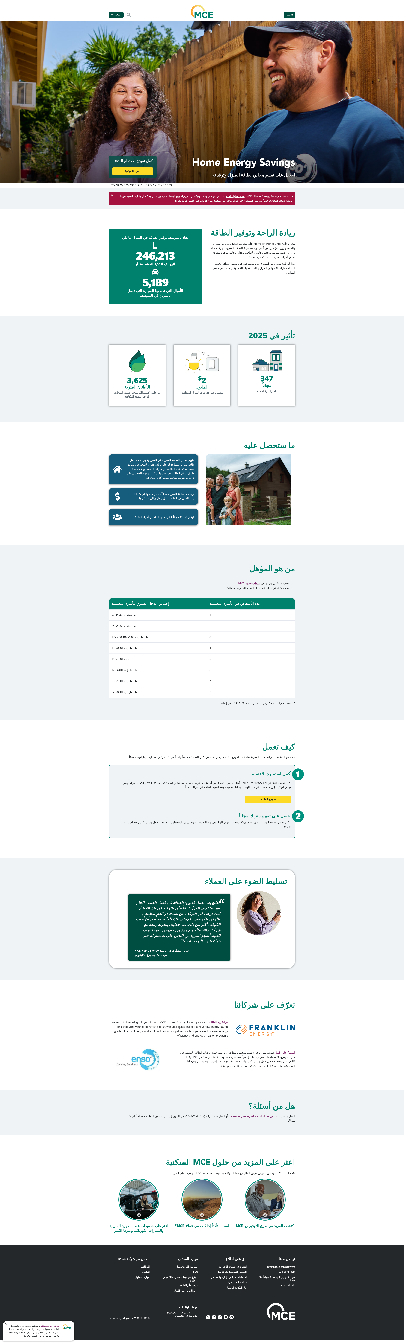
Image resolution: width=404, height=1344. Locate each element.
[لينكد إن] (214, 1317)
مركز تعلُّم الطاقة (189, 1285)
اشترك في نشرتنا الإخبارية (233, 1267)
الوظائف (145, 1267)
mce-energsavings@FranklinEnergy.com (254, 1116)
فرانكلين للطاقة (218, 1022)
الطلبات (145, 1272)
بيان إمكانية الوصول (236, 1288)
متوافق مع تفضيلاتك (50, 1326)
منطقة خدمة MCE (249, 583)
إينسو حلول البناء (235, 196)
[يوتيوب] (226, 1317)
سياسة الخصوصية (237, 1282)
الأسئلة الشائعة (287, 1285)
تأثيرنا (195, 1272)
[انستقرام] (220, 1317)
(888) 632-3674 (287, 1272)
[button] (5, 1323)
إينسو (285, 1052)
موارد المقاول (141, 1277)
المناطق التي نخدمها (187, 1267)
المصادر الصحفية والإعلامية (232, 1272)
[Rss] (208, 1317)
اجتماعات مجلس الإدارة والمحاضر (229, 1277)
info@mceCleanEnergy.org (281, 1267)
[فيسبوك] (231, 1317)
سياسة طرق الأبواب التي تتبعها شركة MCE (198, 201)
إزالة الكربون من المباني (185, 1291)
